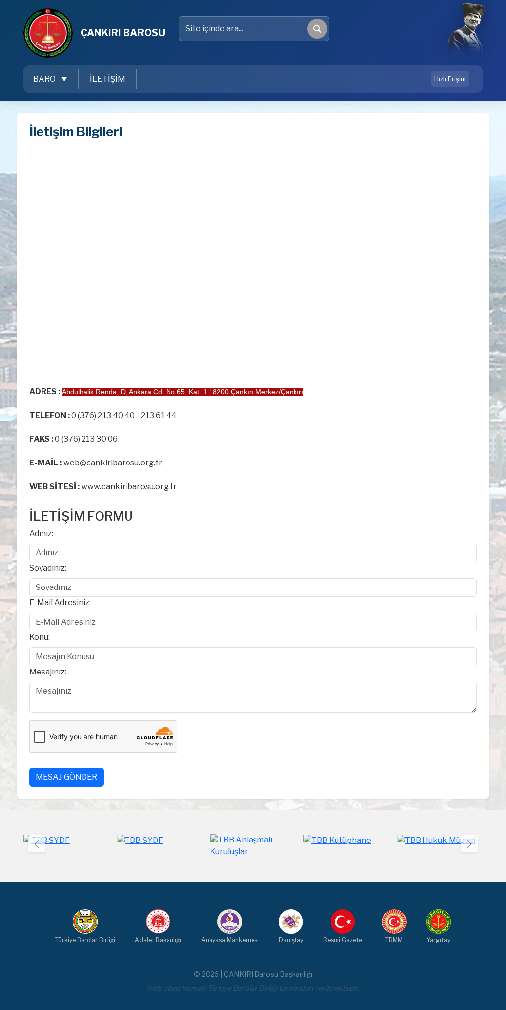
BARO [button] (45, 79)
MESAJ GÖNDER (66, 777)
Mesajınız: (47, 671)
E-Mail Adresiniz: (60, 602)
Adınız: (41, 533)
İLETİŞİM (107, 79)
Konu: (39, 637)
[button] (469, 843)
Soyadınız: (47, 568)
